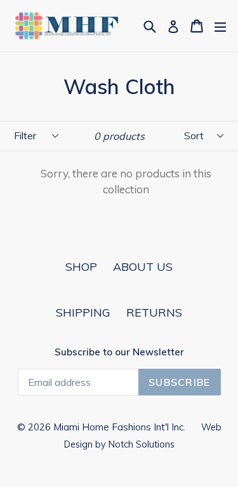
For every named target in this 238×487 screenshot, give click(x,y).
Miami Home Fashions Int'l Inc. (119, 427)
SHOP (81, 266)
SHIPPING (83, 312)
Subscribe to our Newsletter (119, 352)
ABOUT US (143, 266)
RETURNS (154, 312)
